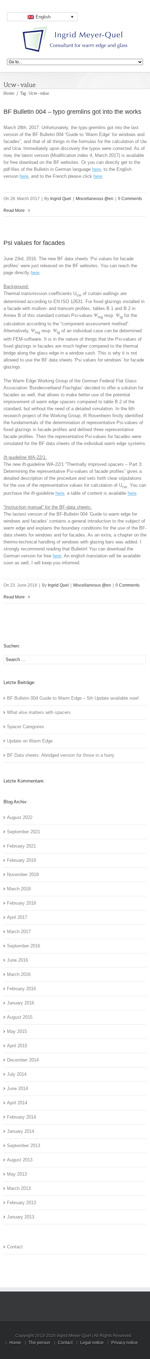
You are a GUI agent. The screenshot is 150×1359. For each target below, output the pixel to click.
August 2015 (19, 1017)
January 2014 (20, 1131)
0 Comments (130, 198)
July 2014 (17, 1074)
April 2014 (17, 1102)
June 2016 (17, 960)
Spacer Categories (25, 726)
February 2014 (21, 1117)
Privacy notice (124, 1342)
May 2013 (17, 1174)
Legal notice (92, 1342)
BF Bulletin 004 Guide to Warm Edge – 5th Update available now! (73, 698)
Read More (14, 210)
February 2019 (21, 860)
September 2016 (23, 945)
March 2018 (19, 888)
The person (39, 1342)
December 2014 (23, 1060)
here (96, 169)
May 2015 (17, 1031)
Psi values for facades (34, 242)
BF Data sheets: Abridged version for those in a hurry (60, 755)
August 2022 (19, 817)
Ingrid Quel (60, 198)
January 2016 (20, 1003)
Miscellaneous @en (94, 198)
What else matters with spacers (39, 712)
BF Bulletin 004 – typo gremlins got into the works (72, 111)
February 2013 (21, 1202)
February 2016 (21, 988)
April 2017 (17, 917)
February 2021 (21, 846)
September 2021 (23, 831)
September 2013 (23, 1145)
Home (8, 93)
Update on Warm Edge (30, 741)
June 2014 (17, 1088)
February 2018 (21, 903)
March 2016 (19, 974)
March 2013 (19, 1188)
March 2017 (19, 931)
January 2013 (20, 1216)
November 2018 (23, 874)
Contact (15, 1246)
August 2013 (19, 1159)
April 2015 (17, 1045)
